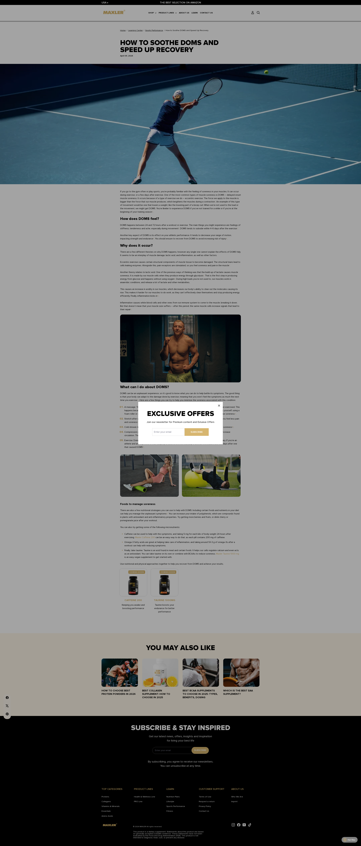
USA (104, 2)
